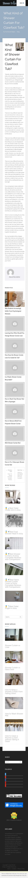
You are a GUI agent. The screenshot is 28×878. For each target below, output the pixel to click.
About (8, 868)
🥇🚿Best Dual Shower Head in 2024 (14, 533)
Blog (18, 31)
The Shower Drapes (10, 31)
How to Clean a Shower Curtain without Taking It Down (12, 738)
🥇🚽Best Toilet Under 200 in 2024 (13, 509)
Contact (14, 868)
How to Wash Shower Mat (14, 715)
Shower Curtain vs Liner (12, 646)
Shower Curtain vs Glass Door (12, 668)
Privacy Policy (21, 868)
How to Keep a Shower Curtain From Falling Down (14, 691)
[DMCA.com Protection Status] (14, 818)
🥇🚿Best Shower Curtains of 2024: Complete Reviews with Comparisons (13, 556)
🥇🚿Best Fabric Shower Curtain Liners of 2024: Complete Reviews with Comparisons (13, 583)
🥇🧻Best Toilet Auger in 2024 (11, 607)
